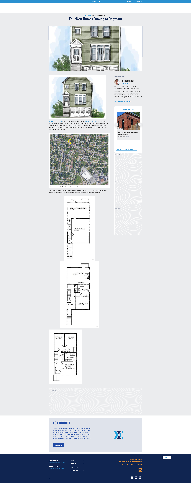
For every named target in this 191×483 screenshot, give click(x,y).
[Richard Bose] (117, 82)
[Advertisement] (127, 167)
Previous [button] (116, 124)
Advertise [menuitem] (73, 460)
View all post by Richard (123, 101)
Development (88, 15)
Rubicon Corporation (55, 121)
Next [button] (141, 124)
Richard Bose (94, 22)
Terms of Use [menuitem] (74, 467)
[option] (128, 125)
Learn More (58, 445)
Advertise (138, 1)
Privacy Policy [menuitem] (74, 470)
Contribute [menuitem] (57, 461)
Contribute (130, 1)
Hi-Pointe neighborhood (91, 121)
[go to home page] (96, 2)
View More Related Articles (126, 149)
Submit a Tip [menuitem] (56, 467)
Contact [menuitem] (73, 464)
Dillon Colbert (122, 136)
